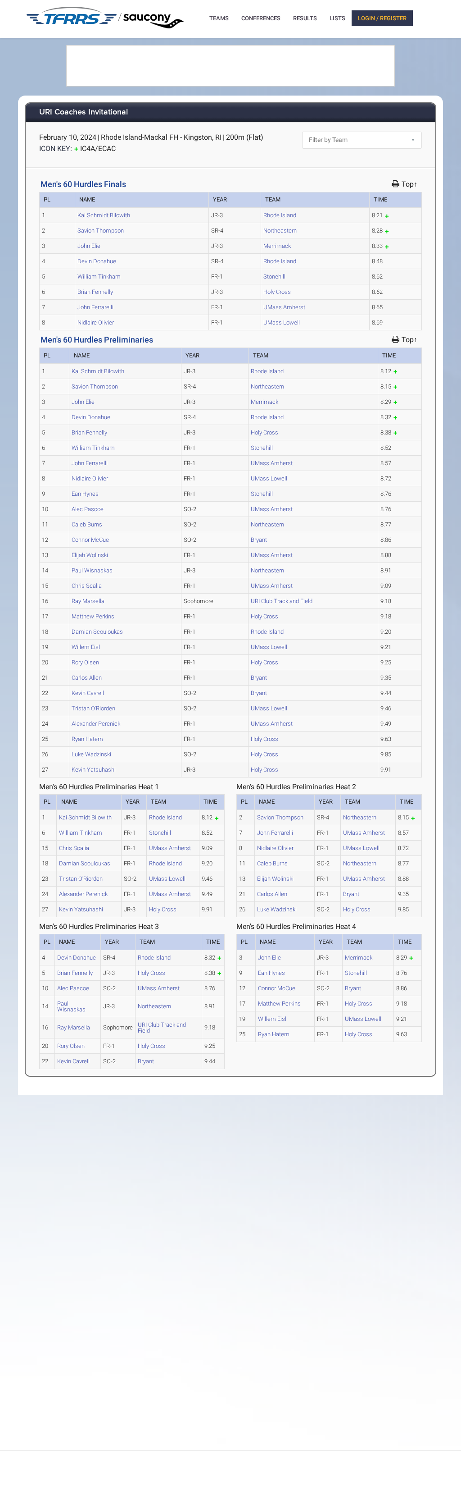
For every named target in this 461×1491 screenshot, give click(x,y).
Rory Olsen (85, 662)
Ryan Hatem (87, 739)
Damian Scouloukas (97, 631)
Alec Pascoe (88, 509)
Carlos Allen (87, 677)
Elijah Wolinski (90, 555)
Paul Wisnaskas (92, 570)
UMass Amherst (284, 307)
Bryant (259, 539)
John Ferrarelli (95, 307)
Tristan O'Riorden (93, 708)
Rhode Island (279, 215)
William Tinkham (99, 276)
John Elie (88, 245)
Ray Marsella (88, 601)
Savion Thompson (100, 230)
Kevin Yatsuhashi (94, 769)
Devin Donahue (96, 261)
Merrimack (277, 245)
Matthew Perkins (93, 616)
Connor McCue (90, 539)
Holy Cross (277, 291)
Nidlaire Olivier (95, 322)
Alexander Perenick (96, 723)
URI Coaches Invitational (83, 112)
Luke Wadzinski (91, 754)
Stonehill (274, 276)
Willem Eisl (86, 647)
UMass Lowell (281, 322)
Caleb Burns (87, 524)
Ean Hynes (85, 493)
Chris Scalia (87, 585)
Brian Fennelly (95, 291)
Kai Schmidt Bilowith (103, 215)
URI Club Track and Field (281, 601)
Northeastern (280, 230)
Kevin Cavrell (88, 693)
